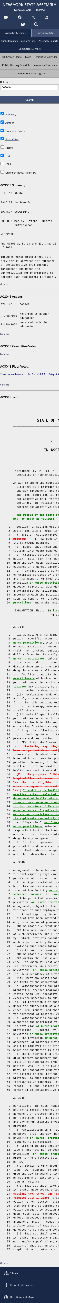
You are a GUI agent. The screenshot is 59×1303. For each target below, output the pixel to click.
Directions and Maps (21, 1296)
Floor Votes (12, 139)
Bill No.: (4, 81)
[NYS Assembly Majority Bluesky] (23, 25)
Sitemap (14, 1273)
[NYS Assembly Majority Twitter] (33, 18)
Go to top (4, 284)
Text (7, 155)
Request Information (21, 1284)
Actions (9, 122)
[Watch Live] (6, 18)
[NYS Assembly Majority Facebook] (19, 18)
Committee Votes (15, 131)
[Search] (36, 25)
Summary (10, 114)
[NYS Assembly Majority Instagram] (46, 18)
